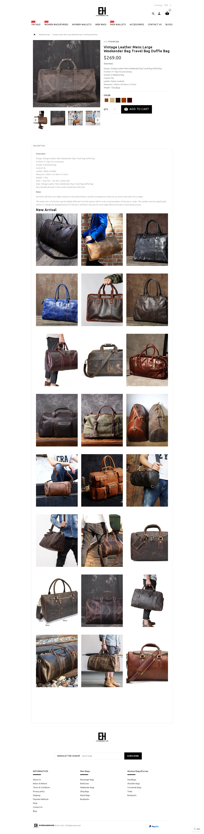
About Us (37, 780)
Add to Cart (139, 109)
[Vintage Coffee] (106, 100)
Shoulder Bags (133, 783)
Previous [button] (35, 120)
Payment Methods (41, 799)
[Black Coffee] (118, 100)
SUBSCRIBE (133, 756)
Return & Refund (40, 783)
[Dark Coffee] (129, 100)
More (118, 88)
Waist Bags (85, 795)
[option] (40, 120)
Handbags (131, 780)
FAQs (35, 803)
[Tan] (112, 100)
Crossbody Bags (134, 787)
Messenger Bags (87, 780)
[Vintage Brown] (123, 100)
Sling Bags (84, 791)
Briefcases (84, 783)
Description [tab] (39, 146)
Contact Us (37, 807)
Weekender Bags (44, 34)
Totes (129, 791)
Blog (35, 811)
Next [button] (97, 120)
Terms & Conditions (41, 787)
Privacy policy (39, 791)
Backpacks (84, 799)
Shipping (36, 795)
